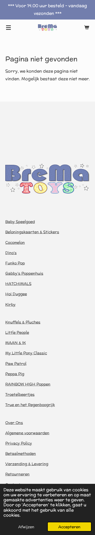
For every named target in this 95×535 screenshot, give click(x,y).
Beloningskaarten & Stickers (32, 232)
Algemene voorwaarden (27, 433)
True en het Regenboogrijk (30, 404)
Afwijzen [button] (26, 526)
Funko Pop (15, 263)
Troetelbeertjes (20, 394)
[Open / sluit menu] (8, 27)
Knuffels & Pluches (22, 322)
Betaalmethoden (20, 453)
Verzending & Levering (26, 463)
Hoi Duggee (16, 294)
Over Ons (14, 422)
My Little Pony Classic (26, 353)
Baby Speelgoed (20, 221)
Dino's (11, 252)
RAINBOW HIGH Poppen (27, 384)
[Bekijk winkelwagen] (86, 27)
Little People (17, 332)
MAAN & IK (15, 342)
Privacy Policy (18, 443)
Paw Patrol (15, 363)
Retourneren (17, 474)
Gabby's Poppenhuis (24, 273)
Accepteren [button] (69, 526)
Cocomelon (15, 242)
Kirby (10, 304)
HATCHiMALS (18, 283)
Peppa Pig (14, 373)
